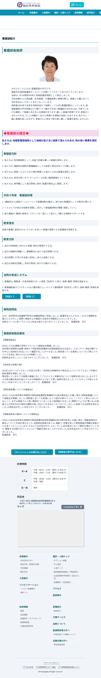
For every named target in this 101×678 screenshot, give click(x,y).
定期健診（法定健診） (63, 582)
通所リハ (24, 592)
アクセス (57, 588)
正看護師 (24, 614)
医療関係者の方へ (61, 630)
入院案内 (46, 12)
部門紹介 (91, 12)
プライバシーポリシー (51, 663)
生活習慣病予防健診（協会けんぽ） (66, 577)
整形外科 (24, 571)
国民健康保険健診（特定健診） (66, 571)
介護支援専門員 (26, 626)
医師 (22, 610)
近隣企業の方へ (60, 640)
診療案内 (33, 12)
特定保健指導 (59, 644)
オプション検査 (60, 560)
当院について (59, 623)
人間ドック (58, 568)
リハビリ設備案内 (27, 588)
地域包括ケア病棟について (65, 634)
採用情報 (78, 12)
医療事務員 (24, 622)
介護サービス (59, 617)
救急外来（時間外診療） (30, 564)
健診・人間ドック (62, 12)
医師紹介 (57, 610)
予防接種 (24, 568)
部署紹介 (57, 606)
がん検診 (57, 564)
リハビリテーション (28, 584)
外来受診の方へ (26, 560)
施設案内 (57, 595)
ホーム (21, 12)
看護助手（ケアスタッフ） (31, 618)
